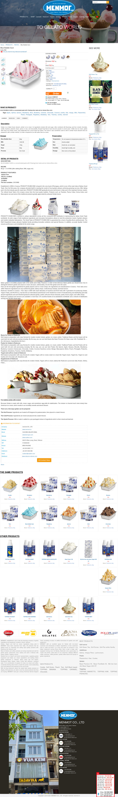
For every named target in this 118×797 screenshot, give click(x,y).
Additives (83, 650)
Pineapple (29, 115)
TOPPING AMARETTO (88, 671)
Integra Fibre (89, 653)
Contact (92, 17)
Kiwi (90, 658)
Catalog (81, 17)
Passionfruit (81, 113)
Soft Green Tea (93, 74)
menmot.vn (77, 795)
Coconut (57, 113)
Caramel (43, 113)
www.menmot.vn (26, 429)
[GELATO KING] (29, 633)
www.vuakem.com (27, 437)
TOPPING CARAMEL (68, 669)
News (70, 17)
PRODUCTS (24, 17)
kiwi (67, 113)
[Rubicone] (89, 633)
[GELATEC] (49, 633)
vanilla (60, 115)
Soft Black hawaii (93, 104)
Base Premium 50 (86, 664)
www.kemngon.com (27, 435)
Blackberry (25, 113)
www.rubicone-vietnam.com (29, 456)
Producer (12, 118)
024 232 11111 (108, 795)
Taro (49, 115)
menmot (65, 115)
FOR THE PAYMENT (52, 102)
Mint (75, 113)
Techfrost (64, 17)
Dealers (75, 17)
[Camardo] (9, 633)
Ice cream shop (96, 79)
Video (87, 17)
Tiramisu (54, 115)
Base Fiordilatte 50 (100, 664)
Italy (100, 78)
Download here (55, 81)
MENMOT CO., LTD (56, 795)
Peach (23, 115)
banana (19, 113)
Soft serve (83, 645)
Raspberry (36, 115)
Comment (24, 118)
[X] (98, 773)
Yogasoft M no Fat (94, 134)
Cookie (42, 667)
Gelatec (58, 17)
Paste (82, 656)
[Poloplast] (109, 633)
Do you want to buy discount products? (15, 52)
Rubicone (46, 17)
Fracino (52, 17)
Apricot (13, 113)
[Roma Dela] (69, 633)
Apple (8, 113)
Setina (82, 653)
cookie (63, 113)
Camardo (39, 17)
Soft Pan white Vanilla (107, 647)
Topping (83, 669)
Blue (31, 113)
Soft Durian (50, 667)
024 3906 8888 (108, 792)
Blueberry (37, 113)
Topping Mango (93, 164)
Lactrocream (99, 653)
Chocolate (50, 113)
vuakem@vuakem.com (28, 453)
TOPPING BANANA (48, 669)
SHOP (33, 17)
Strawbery (43, 115)
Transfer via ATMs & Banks (53, 104)
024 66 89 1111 (108, 794)
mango (71, 113)
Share (2, 464)
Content (4, 118)
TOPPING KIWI (103, 671)
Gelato (82, 661)
